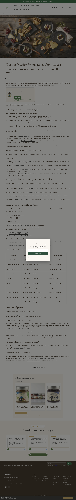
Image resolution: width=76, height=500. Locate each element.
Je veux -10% (38, 253)
